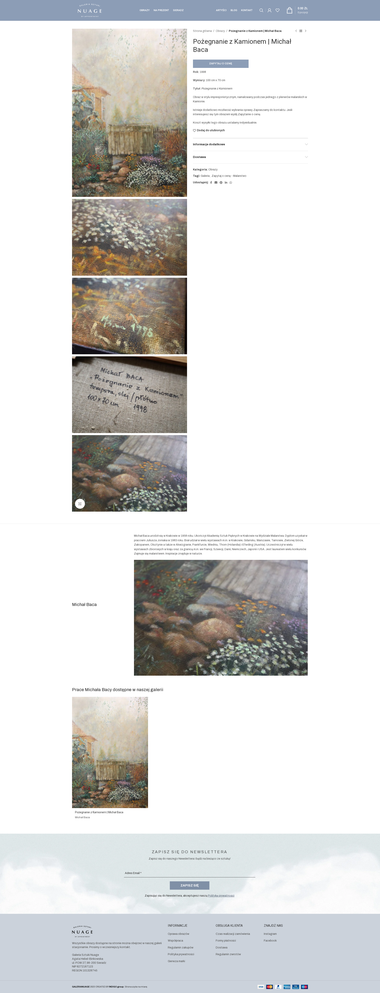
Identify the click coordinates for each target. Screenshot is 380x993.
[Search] (261, 10)
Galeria (205, 175)
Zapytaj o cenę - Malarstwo (229, 175)
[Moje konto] (270, 10)
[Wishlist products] (277, 10)
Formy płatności (226, 940)
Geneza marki (176, 961)
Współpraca (175, 940)
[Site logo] (89, 10)
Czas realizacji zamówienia (233, 933)
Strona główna (202, 30)
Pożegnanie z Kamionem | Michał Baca (99, 812)
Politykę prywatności (221, 895)
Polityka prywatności (181, 954)
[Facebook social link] (211, 182)
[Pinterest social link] (221, 182)
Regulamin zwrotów (228, 954)
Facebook (270, 940)
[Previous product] (296, 31)
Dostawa (221, 947)
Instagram (270, 933)
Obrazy (220, 30)
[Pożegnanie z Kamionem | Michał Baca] (110, 752)
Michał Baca (82, 817)
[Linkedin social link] (226, 182)
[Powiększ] (80, 504)
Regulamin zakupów (180, 947)
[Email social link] (215, 182)
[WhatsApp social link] (230, 182)
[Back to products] (300, 31)
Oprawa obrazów (178, 933)
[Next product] (305, 31)
